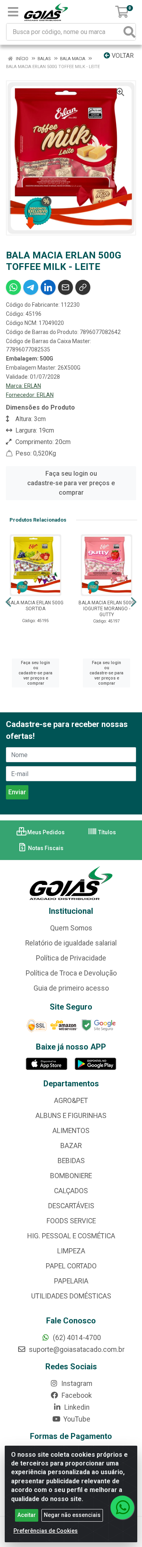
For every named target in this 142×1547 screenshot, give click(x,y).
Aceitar (26, 1515)
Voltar (122, 55)
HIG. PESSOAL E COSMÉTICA (71, 1236)
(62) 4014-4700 (76, 1338)
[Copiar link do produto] (82, 287)
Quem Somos (71, 928)
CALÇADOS (71, 1191)
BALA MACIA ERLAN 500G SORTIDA (35, 605)
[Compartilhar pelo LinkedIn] (48, 287)
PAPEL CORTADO (71, 1266)
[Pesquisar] (129, 32)
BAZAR (71, 1146)
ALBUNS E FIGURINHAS (71, 1116)
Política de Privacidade (71, 958)
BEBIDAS (71, 1161)
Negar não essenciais (72, 1515)
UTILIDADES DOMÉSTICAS (71, 1296)
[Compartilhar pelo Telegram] (30, 287)
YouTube (76, 1419)
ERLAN (32, 386)
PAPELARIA (71, 1281)
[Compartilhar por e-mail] (65, 287)
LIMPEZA (71, 1251)
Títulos (106, 832)
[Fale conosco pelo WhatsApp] (122, 1507)
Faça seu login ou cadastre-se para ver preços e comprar (71, 483)
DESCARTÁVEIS (71, 1206)
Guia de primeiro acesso (71, 988)
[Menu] (13, 12)
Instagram (76, 1384)
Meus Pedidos (45, 832)
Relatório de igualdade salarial (71, 943)
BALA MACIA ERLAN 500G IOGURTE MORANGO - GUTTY (106, 608)
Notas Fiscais (45, 848)
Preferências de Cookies (45, 1531)
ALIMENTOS (71, 1131)
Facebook (76, 1395)
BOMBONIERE (71, 1176)
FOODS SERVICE (71, 1221)
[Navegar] (8, 601)
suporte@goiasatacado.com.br (76, 1349)
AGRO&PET (71, 1101)
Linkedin (76, 1407)
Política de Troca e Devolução (71, 973)
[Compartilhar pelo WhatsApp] (13, 287)
